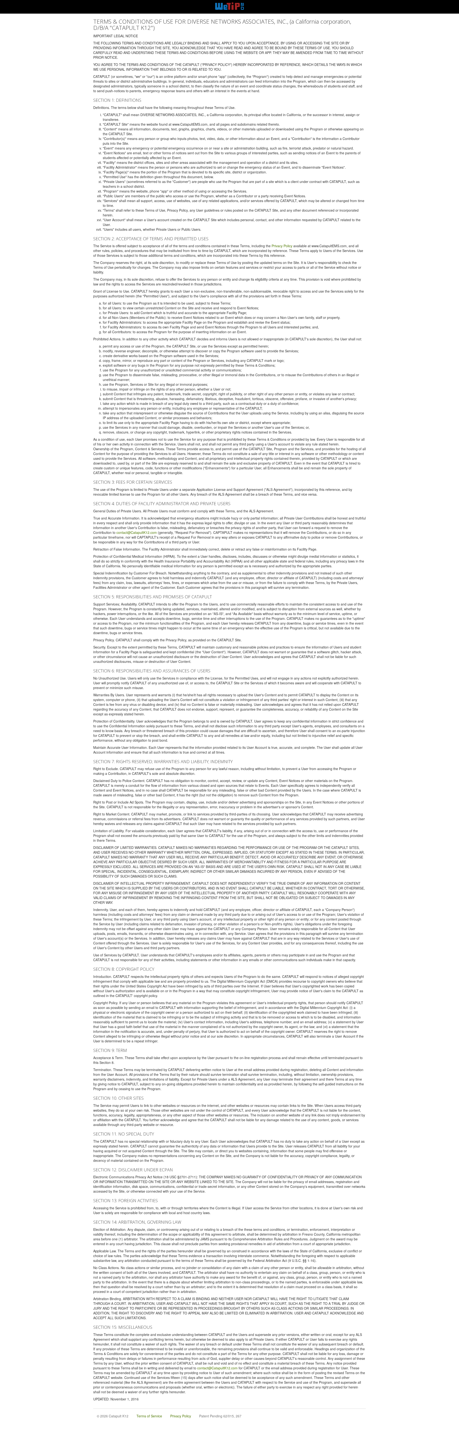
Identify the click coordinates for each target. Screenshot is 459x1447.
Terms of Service (149, 1416)
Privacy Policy (282, 245)
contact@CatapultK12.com (136, 532)
